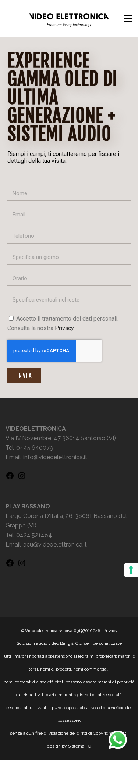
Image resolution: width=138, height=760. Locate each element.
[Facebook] (10, 478)
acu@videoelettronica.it (55, 544)
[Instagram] (21, 478)
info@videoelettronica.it (55, 457)
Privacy (64, 328)
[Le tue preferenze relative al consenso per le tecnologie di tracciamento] (131, 570)
